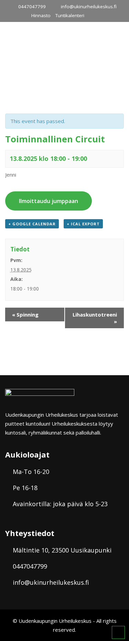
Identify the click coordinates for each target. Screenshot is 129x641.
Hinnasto (41, 15)
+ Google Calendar (32, 223)
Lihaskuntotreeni (95, 318)
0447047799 (32, 6)
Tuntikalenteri (69, 15)
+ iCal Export (83, 223)
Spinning (25, 314)
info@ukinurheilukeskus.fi (89, 6)
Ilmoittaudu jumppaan (48, 201)
